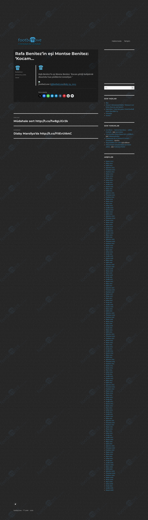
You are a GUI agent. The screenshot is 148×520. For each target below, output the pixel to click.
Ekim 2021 (109, 189)
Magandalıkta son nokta (113, 143)
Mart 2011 (109, 431)
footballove (19, 72)
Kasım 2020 (109, 210)
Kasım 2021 (109, 186)
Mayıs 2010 (109, 452)
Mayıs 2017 (109, 294)
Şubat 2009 (109, 484)
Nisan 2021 (109, 201)
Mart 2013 (109, 395)
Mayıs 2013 (109, 391)
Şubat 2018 (109, 275)
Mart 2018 (109, 273)
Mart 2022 (109, 178)
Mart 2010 (109, 456)
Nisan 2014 (109, 368)
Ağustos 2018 (110, 264)
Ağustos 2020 (110, 216)
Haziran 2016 (110, 317)
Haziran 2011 (110, 425)
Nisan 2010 (109, 454)
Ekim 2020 (109, 212)
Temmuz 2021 (110, 195)
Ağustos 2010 (110, 446)
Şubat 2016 (109, 326)
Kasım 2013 (109, 378)
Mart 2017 (109, 298)
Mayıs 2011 (109, 427)
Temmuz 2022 (110, 170)
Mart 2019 (109, 250)
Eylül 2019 (109, 237)
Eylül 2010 (109, 444)
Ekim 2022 (109, 163)
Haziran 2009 (110, 475)
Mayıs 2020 (109, 220)
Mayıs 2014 (109, 366)
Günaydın (109, 113)
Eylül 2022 (109, 165)
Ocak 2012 (109, 412)
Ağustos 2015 (110, 334)
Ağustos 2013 (110, 385)
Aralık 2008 (109, 488)
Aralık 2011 (109, 414)
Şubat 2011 (109, 433)
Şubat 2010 (109, 458)
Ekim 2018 (109, 260)
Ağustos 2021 (110, 193)
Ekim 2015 (109, 330)
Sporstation (119, 132)
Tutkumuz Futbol (119, 147)
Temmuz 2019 (110, 241)
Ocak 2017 (109, 302)
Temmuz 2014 (110, 361)
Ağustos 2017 (110, 288)
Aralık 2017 (109, 279)
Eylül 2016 (109, 311)
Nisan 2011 (109, 429)
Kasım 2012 (109, 404)
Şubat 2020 (109, 227)
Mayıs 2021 (109, 199)
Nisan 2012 (109, 406)
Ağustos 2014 (110, 359)
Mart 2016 (109, 323)
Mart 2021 (109, 203)
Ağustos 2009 (110, 471)
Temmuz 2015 (110, 336)
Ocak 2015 (109, 349)
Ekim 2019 (109, 235)
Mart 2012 (109, 408)
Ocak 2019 (109, 254)
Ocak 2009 (109, 486)
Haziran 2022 (110, 172)
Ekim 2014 (109, 355)
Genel (17, 77)
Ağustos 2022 (110, 168)
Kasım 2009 (109, 465)
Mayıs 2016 (109, 319)
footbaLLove (18, 510)
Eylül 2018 (109, 262)
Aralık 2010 (109, 437)
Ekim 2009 (109, 467)
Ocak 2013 (109, 399)
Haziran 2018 (110, 267)
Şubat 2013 (109, 397)
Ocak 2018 (109, 277)
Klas (107, 103)
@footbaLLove (57, 84)
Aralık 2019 (109, 231)
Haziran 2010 (110, 450)
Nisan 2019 (109, 248)
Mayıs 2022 (109, 174)
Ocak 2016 (109, 328)
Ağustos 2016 (110, 313)
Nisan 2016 (109, 321)
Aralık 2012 (109, 401)
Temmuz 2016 (110, 315)
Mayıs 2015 (109, 340)
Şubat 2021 (109, 205)
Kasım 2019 (109, 233)
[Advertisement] (74, 19)
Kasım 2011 (109, 416)
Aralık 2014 (109, 351)
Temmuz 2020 (110, 218)
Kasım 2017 (109, 281)
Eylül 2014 (109, 357)
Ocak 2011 (109, 435)
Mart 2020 (109, 224)
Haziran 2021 (110, 197)
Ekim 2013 (109, 380)
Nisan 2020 (109, 222)
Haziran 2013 (110, 389)
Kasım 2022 (109, 161)
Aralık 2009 (109, 463)
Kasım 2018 (109, 258)
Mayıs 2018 (109, 269)
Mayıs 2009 (109, 477)
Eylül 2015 (109, 332)
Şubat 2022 (109, 180)
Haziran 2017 (110, 292)
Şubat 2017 (109, 300)
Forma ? (108, 115)
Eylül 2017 (109, 286)
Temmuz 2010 (110, 448)
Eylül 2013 (109, 383)
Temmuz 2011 (110, 423)
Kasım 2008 (109, 490)
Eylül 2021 (109, 191)
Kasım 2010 (109, 439)
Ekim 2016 (109, 309)
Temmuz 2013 (110, 387)
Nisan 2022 (109, 176)
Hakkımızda (116, 41)
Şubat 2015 (109, 347)
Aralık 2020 (109, 208)
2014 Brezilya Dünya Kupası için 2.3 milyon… (120, 134)
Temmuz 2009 (110, 473)
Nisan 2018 (109, 271)
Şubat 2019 (109, 252)
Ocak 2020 (109, 229)
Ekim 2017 (109, 283)
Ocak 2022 (109, 182)
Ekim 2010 (109, 442)
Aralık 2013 (109, 376)
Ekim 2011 (109, 418)
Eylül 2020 (109, 214)
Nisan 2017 (109, 296)
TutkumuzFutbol (114, 136)
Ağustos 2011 (110, 420)
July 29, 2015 (70, 84)
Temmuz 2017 (110, 290)
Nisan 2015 (109, 342)
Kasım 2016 (109, 307)
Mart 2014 (109, 370)
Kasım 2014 (109, 353)
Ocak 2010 (109, 460)
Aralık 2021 (109, 184)
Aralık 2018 (109, 256)
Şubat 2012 (109, 410)
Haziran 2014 (110, 364)
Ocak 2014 (109, 374)
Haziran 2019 (110, 243)
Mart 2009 (109, 482)
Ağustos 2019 (110, 239)
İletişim (127, 41)
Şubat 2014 (109, 372)
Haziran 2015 (110, 338)
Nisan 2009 (109, 479)
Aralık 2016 (109, 305)
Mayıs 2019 (109, 246)
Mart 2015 (109, 345)
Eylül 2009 (109, 469)
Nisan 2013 (109, 393)
